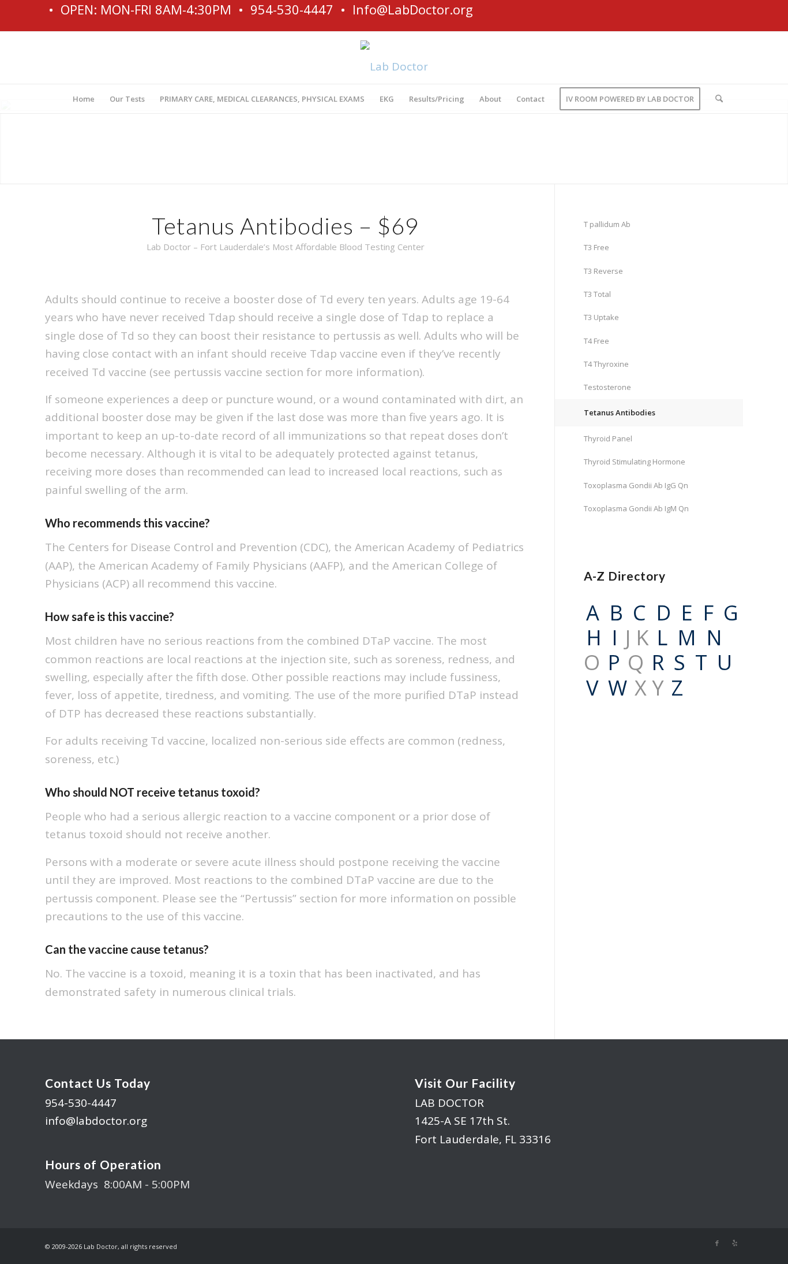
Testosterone (607, 387)
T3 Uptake (601, 317)
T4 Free (596, 341)
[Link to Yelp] (734, 1243)
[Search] (715, 98)
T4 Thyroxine (606, 364)
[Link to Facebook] (717, 1243)
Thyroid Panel (608, 438)
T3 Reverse (603, 271)
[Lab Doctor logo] (394, 62)
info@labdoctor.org (96, 1120)
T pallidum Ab (607, 224)
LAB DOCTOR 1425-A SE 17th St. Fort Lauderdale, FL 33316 (483, 1121)
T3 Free (596, 247)
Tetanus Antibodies (619, 412)
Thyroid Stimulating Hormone (634, 461)
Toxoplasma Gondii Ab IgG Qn (636, 485)
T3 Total (597, 294)
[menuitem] (83, 98)
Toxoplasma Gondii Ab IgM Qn (636, 508)
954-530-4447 (81, 1102)
